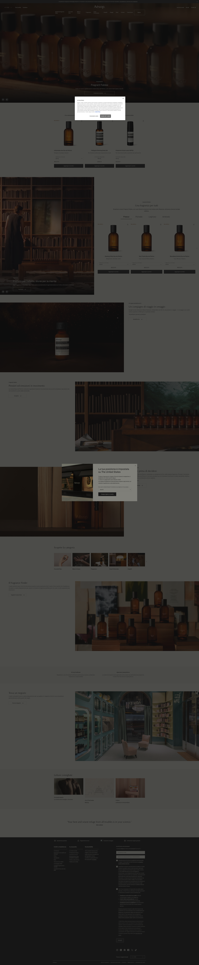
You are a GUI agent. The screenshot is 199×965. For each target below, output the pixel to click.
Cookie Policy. (97, 111)
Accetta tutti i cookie (105, 116)
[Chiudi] (123, 98)
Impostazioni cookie (94, 116)
